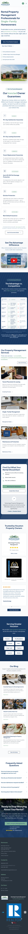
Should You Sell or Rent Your (10, 711)
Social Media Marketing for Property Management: (12, 737)
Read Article (5, 694)
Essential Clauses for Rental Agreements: (13, 686)
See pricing (18, 226)
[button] (26, 3)
